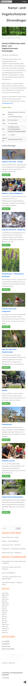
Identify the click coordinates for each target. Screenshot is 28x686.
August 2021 (5, 611)
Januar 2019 (5, 626)
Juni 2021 (4, 612)
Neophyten (6, 646)
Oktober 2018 (5, 628)
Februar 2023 (5, 605)
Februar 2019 (5, 624)
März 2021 (4, 616)
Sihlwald (4, 390)
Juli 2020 (4, 618)
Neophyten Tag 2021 (8, 461)
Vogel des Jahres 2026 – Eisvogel (12, 161)
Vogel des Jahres (8, 649)
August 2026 (5, 593)
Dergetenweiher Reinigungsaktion (12, 497)
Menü (24, 1)
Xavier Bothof (5, 582)
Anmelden (6, 677)
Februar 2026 (5, 595)
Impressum (5, 663)
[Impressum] (25, 682)
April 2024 (4, 601)
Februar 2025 (5, 599)
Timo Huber (5, 576)
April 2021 (4, 614)
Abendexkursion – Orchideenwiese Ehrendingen (14, 548)
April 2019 (4, 622)
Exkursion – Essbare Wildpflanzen (12, 193)
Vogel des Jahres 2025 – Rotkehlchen (13, 229)
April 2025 (4, 597)
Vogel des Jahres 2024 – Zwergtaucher (11, 552)
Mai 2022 (4, 607)
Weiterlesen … (6, 174)
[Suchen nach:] (8, 528)
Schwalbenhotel (7, 424)
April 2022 (4, 609)
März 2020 (4, 620)
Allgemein (6, 641)
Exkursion (6, 644)
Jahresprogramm (7, 103)
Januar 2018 (5, 632)
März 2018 (4, 630)
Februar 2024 (5, 603)
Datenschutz (12, 663)
